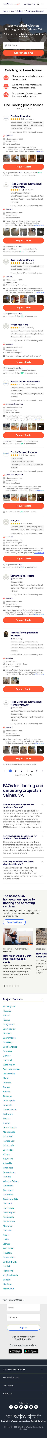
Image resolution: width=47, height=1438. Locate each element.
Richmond (8, 1271)
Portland (7, 1203)
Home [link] (5, 11)
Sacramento (9, 1038)
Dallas (6, 1239)
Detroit (6, 1123)
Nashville (7, 1230)
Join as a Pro (29, 4)
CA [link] (12, 11)
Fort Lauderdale (11, 1069)
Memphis (7, 1226)
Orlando (7, 1082)
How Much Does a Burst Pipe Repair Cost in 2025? (17, 958)
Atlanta (6, 1091)
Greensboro (9, 1172)
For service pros (11, 1377)
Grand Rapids (10, 1127)
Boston (6, 1118)
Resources (8, 1385)
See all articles (14, 922)
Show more (39, 152)
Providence (9, 1221)
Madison (7, 1284)
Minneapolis (9, 1132)
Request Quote (23, 166)
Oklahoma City (10, 1199)
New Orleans (9, 1109)
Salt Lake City (10, 1262)
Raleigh (7, 1176)
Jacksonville (9, 1073)
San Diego (8, 1042)
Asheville (7, 1163)
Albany (6, 1154)
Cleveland (8, 1190)
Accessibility (36, 1416)
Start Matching (23, 52)
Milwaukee (8, 1288)
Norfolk (6, 1266)
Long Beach (9, 1024)
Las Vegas (8, 1150)
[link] (23, 124)
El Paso (6, 1244)
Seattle (7, 1279)
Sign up (23, 1327)
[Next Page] (42, 770)
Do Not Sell (25, 1416)
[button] (6, 158)
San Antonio (9, 1257)
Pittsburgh (8, 1217)
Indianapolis (9, 1100)
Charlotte (8, 1168)
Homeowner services (14, 1369)
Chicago (7, 1096)
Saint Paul (8, 1136)
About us (7, 1393)
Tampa (6, 1087)
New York (8, 1159)
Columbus (8, 1194)
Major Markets (13, 999)
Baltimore (8, 1114)
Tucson (6, 1015)
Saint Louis (8, 1145)
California (16, 1416)
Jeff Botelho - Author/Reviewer (16, 949)
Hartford (7, 1060)
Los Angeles (9, 1029)
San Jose (7, 1051)
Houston (7, 1253)
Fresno (6, 1020)
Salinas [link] (20, 11)
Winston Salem (10, 1181)
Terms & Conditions (38, 1421)
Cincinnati (8, 1185)
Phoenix (7, 1011)
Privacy (9, 1416)
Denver (7, 1056)
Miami (6, 1078)
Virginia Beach (10, 1275)
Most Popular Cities (12, 1300)
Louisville (7, 1105)
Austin (6, 1235)
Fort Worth (8, 1248)
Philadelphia (9, 1212)
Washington (9, 1064)
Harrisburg (8, 1208)
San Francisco (10, 1047)
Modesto (7, 1033)
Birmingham (9, 1006)
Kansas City (9, 1141)
